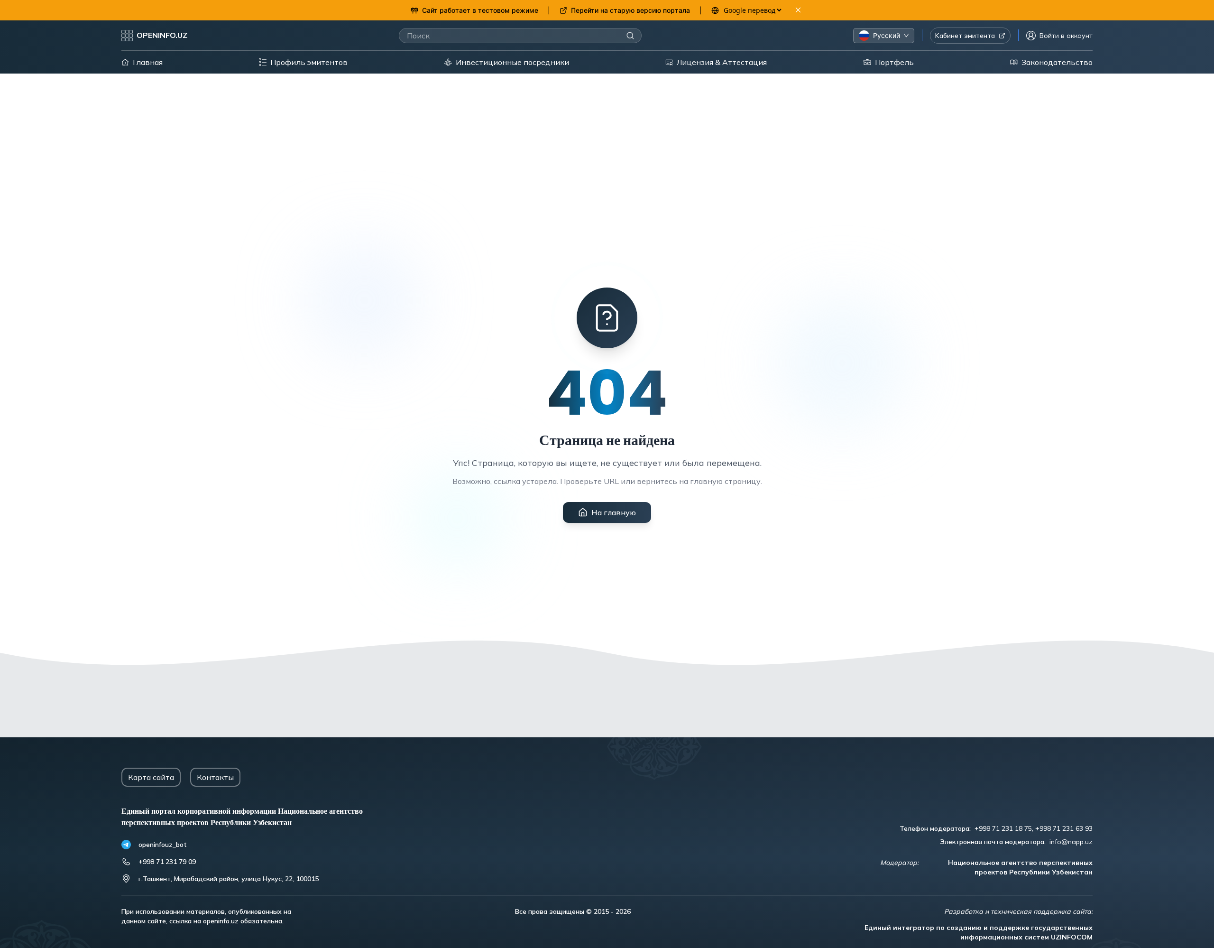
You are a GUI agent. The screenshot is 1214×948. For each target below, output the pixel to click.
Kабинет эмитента (965, 35)
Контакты (215, 777)
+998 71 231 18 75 (1003, 828)
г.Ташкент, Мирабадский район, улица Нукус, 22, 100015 (228, 878)
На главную (613, 512)
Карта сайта (151, 777)
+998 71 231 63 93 (1064, 828)
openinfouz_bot (162, 844)
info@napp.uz (1071, 841)
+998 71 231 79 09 (167, 861)
